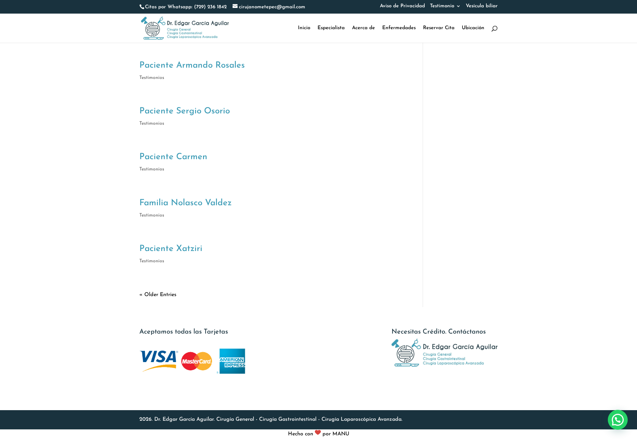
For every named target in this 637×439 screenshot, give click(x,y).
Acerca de (363, 28)
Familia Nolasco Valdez (185, 203)
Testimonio (442, 6)
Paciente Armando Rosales (192, 65)
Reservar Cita (439, 28)
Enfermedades (399, 28)
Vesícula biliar (482, 6)
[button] (618, 420)
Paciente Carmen (173, 157)
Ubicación (473, 28)
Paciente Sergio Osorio (184, 111)
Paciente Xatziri (170, 248)
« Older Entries (158, 294)
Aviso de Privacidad (402, 6)
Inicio (304, 28)
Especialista (331, 28)
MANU (340, 434)
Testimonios (151, 77)
